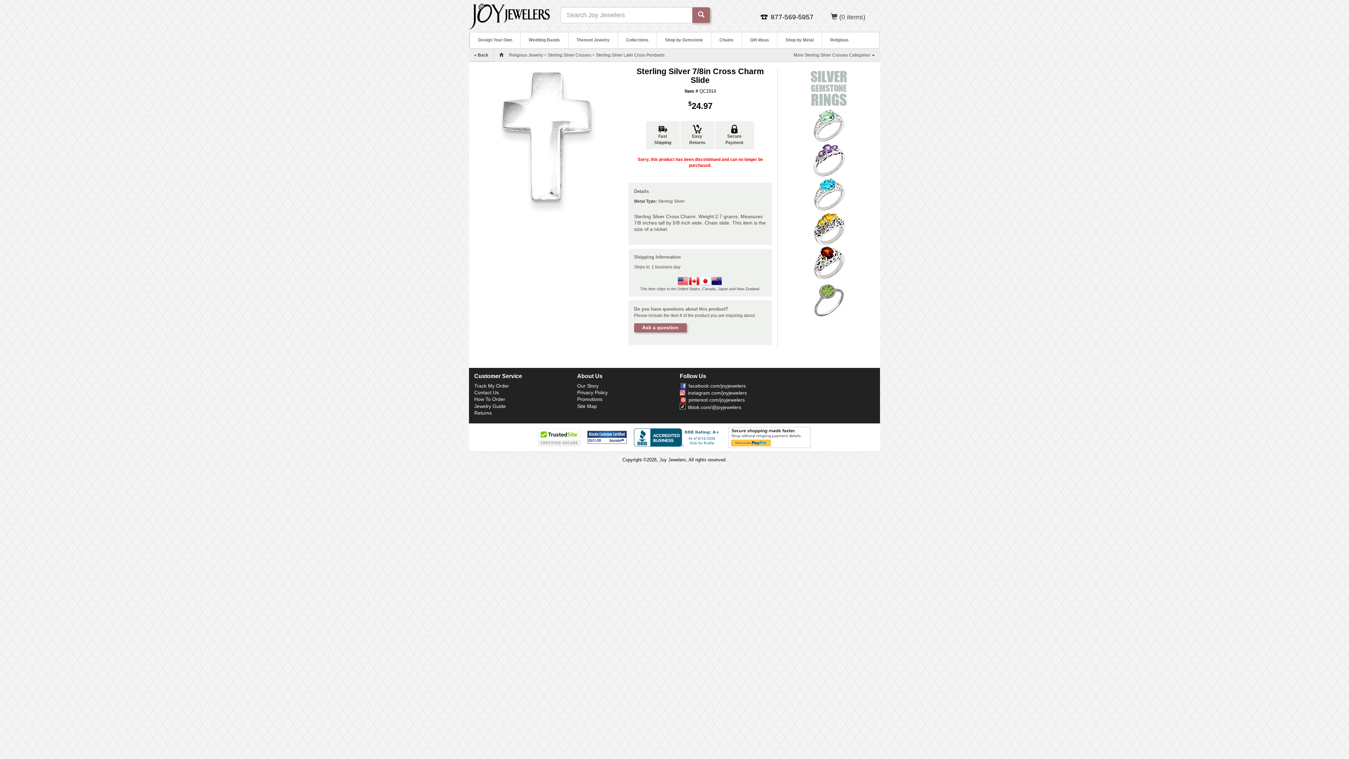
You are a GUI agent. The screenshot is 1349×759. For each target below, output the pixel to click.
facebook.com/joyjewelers (717, 386)
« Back (481, 55)
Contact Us (486, 392)
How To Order (489, 399)
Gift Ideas (759, 40)
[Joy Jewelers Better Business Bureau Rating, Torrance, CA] (678, 437)
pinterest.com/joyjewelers (717, 400)
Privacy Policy (592, 392)
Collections (637, 40)
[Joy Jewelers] (509, 15)
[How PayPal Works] (770, 437)
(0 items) (852, 17)
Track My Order (491, 386)
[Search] (701, 15)
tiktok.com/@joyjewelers (714, 407)
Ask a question (660, 327)
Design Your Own (495, 40)
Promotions (589, 399)
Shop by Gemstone (684, 40)
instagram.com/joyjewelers (717, 393)
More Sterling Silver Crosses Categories (832, 55)
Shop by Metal (800, 40)
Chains (726, 40)
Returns (483, 413)
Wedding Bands (544, 40)
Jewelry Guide (490, 406)
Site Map (587, 406)
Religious (839, 40)
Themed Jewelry (593, 40)
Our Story (588, 386)
